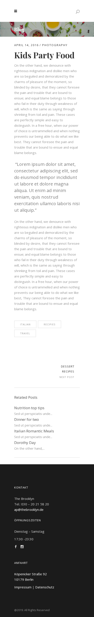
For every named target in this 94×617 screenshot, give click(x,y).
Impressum (22, 587)
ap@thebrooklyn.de (29, 509)
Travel (25, 333)
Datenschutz (44, 587)
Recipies (49, 324)
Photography (55, 45)
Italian (25, 324)
